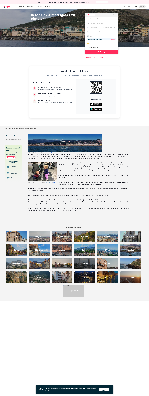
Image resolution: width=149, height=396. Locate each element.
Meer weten (9, 157)
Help (124, 6)
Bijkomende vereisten (94, 47)
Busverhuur (30, 6)
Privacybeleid (88, 57)
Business (47, 6)
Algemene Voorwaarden (98, 57)
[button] (88, 43)
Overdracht (22, 6)
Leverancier (39, 6)
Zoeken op (101, 52)
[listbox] (129, 6)
